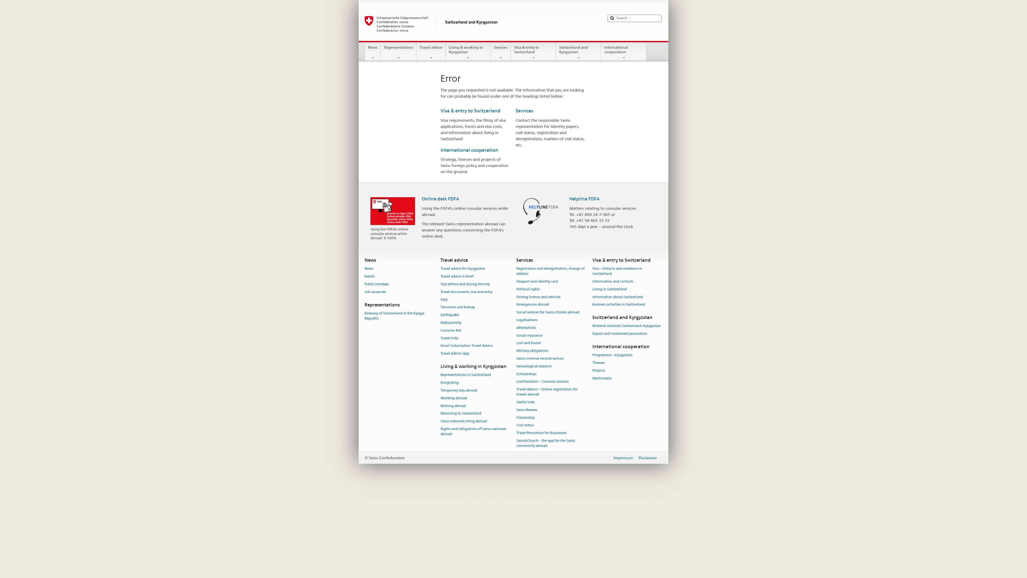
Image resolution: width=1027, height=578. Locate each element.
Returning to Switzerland (460, 414)
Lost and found (528, 343)
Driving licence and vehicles (538, 297)
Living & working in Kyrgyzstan (466, 49)
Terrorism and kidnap (457, 307)
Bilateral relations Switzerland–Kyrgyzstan (626, 326)
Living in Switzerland (609, 289)
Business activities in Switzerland (618, 305)
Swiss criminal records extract (540, 358)
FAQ (443, 300)
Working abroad (453, 398)
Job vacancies (375, 292)
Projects (598, 370)
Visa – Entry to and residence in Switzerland (617, 271)
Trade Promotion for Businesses (541, 433)
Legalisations (527, 320)
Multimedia (601, 378)
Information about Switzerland (617, 297)
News (373, 47)
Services (501, 47)
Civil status (525, 425)
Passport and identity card (537, 281)
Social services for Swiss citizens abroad (547, 312)
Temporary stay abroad (458, 390)
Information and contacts (612, 281)
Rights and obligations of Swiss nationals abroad (473, 431)
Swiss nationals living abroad (463, 421)
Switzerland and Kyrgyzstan (573, 49)
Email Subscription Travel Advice (466, 346)
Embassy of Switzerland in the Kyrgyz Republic (394, 315)
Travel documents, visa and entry (466, 292)
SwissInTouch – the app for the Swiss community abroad (545, 443)
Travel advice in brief (457, 276)
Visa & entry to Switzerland (526, 49)
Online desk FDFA (440, 198)
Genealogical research (534, 366)
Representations (398, 47)
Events (370, 276)
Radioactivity (450, 323)
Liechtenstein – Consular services (542, 382)
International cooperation (616, 49)
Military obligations (532, 351)
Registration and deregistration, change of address (550, 271)
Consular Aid (450, 330)
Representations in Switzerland (465, 375)
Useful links (525, 402)
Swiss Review (526, 410)
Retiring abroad (453, 406)
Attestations (526, 328)
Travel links (449, 338)
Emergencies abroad (532, 305)
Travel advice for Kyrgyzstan (462, 269)
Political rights (528, 289)
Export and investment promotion (619, 334)
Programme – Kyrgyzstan (612, 355)
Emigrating (449, 383)
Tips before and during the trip (465, 284)
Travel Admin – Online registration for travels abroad (547, 392)
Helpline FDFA (584, 198)
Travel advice (431, 47)
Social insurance (529, 335)
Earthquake (449, 315)
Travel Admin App (454, 353)
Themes (598, 363)
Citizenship (525, 418)
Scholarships (526, 374)
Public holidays (377, 284)
